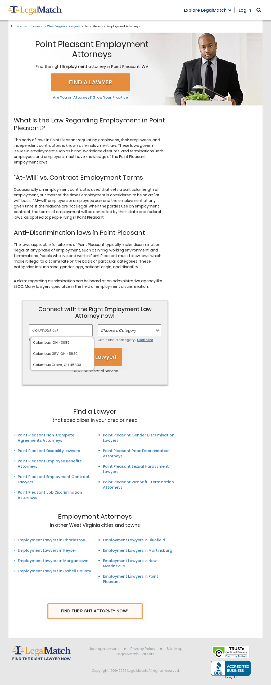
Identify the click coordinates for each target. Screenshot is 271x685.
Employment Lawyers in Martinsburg (137, 550)
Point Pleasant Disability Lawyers (49, 450)
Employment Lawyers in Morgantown (53, 560)
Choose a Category (118, 330)
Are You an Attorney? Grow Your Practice (90, 97)
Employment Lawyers (26, 26)
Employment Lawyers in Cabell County (54, 571)
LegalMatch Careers (135, 654)
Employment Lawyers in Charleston (51, 540)
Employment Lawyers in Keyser (47, 550)
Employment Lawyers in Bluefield (134, 540)
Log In (245, 10)
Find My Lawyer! (95, 357)
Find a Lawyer (90, 82)
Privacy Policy (142, 648)
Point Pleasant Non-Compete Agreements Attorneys (46, 437)
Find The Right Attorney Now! (95, 611)
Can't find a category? (125, 340)
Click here (145, 340)
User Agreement (104, 648)
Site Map (175, 648)
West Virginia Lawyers (63, 26)
